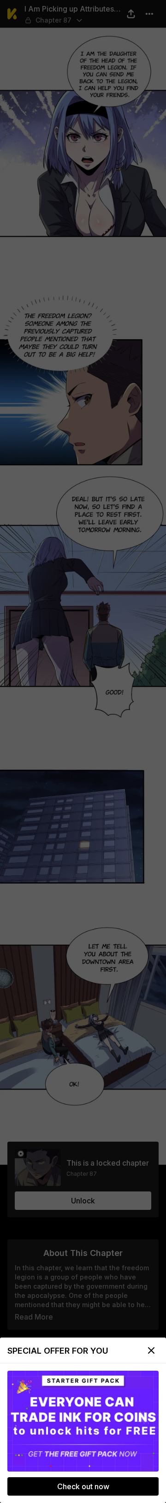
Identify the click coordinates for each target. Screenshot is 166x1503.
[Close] (151, 1350)
